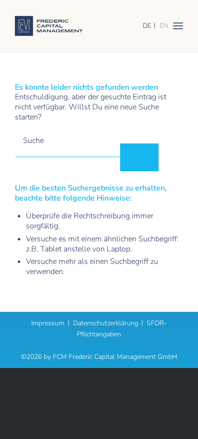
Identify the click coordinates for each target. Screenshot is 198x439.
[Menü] (178, 25)
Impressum (47, 323)
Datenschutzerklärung (105, 323)
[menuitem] (178, 25)
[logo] (82, 26)
